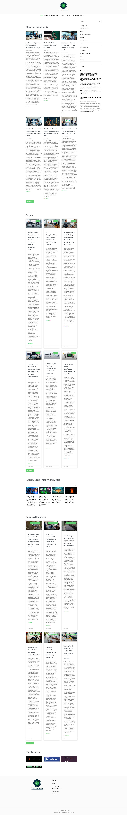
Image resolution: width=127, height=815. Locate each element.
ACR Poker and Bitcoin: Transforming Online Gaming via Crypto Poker (69, 369)
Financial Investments (49, 15)
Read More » (46, 100)
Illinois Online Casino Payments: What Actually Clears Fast (50, 45)
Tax (81, 63)
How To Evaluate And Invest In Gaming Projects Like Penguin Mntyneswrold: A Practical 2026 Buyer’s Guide (31, 500)
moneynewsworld (89, 111)
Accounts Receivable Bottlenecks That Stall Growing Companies (51, 652)
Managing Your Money (85, 53)
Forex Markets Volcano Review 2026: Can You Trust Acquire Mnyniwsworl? (69, 499)
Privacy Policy (55, 786)
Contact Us (82, 15)
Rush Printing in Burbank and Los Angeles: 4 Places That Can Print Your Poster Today (69, 540)
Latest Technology (84, 47)
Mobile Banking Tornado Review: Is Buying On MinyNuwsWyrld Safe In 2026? (58, 499)
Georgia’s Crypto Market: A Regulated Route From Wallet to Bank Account (51, 368)
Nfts (81, 56)
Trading (82, 66)
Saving (81, 59)
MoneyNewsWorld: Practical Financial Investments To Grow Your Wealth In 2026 (69, 131)
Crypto (57, 15)
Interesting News (84, 40)
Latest (81, 44)
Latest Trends (83, 50)
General (82, 37)
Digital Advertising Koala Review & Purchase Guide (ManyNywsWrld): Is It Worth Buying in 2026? (90, 92)
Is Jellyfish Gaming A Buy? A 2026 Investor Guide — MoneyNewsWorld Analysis (33, 45)
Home (41, 15)
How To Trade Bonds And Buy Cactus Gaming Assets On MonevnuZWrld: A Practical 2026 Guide (44, 500)
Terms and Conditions (57, 788)
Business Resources (65, 15)
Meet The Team (75, 15)
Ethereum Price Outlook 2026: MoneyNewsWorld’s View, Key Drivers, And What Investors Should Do (34, 372)
